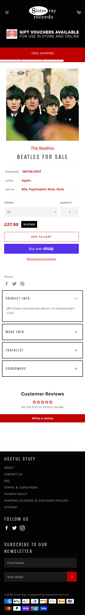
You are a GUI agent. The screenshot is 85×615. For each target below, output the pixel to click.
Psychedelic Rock (42, 189)
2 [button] (31, 61)
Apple (26, 180)
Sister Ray (20, 594)
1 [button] (10, 61)
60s (24, 189)
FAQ (6, 481)
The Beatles (42, 148)
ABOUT (9, 468)
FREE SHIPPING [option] (42, 53)
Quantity (66, 202)
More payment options (41, 259)
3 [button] (53, 61)
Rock (60, 189)
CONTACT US (13, 474)
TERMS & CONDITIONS (21, 487)
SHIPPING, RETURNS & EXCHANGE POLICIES (36, 500)
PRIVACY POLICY (15, 494)
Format (9, 202)
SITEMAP (10, 507)
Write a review (42, 418)
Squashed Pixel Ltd (57, 594)
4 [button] (74, 61)
